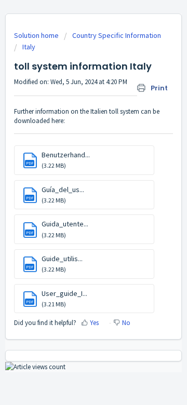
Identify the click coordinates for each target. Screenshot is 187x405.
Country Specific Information (116, 35)
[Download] (74, 192)
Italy (28, 46)
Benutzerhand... (66, 154)
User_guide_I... (64, 293)
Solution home (37, 35)
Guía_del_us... (63, 189)
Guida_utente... (65, 223)
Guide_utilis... (62, 258)
